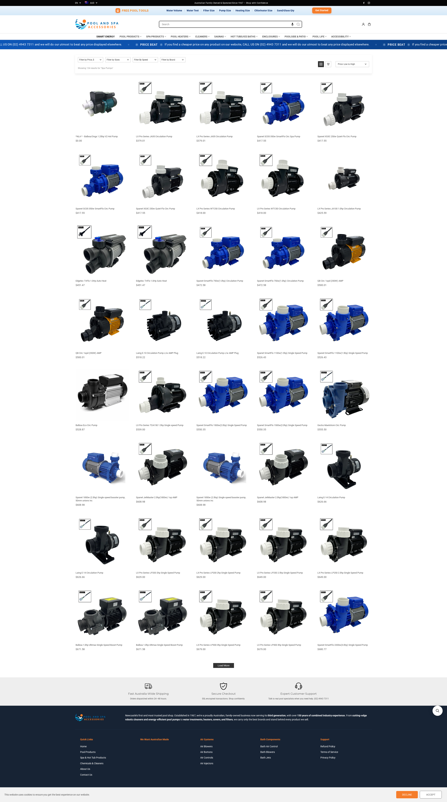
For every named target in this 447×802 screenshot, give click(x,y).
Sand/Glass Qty (285, 10)
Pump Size (225, 10)
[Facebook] (364, 3)
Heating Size (243, 10)
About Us (85, 769)
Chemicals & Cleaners (91, 763)
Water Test (193, 10)
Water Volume (174, 10)
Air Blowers (206, 746)
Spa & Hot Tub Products (93, 757)
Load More (223, 665)
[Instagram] (369, 3)
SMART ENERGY (105, 36)
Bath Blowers (267, 752)
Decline (407, 794)
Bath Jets (265, 757)
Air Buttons (206, 752)
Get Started (321, 10)
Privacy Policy (327, 757)
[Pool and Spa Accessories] (97, 24)
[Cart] (369, 24)
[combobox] (230, 24)
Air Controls (206, 757)
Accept (430, 794)
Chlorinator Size (263, 10)
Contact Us (86, 774)
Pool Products (88, 752)
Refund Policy (327, 746)
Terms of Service (329, 752)
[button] (292, 24)
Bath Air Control (269, 746)
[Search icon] (298, 24)
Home (83, 746)
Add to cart (102, 128)
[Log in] (363, 24)
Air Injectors (206, 763)
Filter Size (209, 10)
